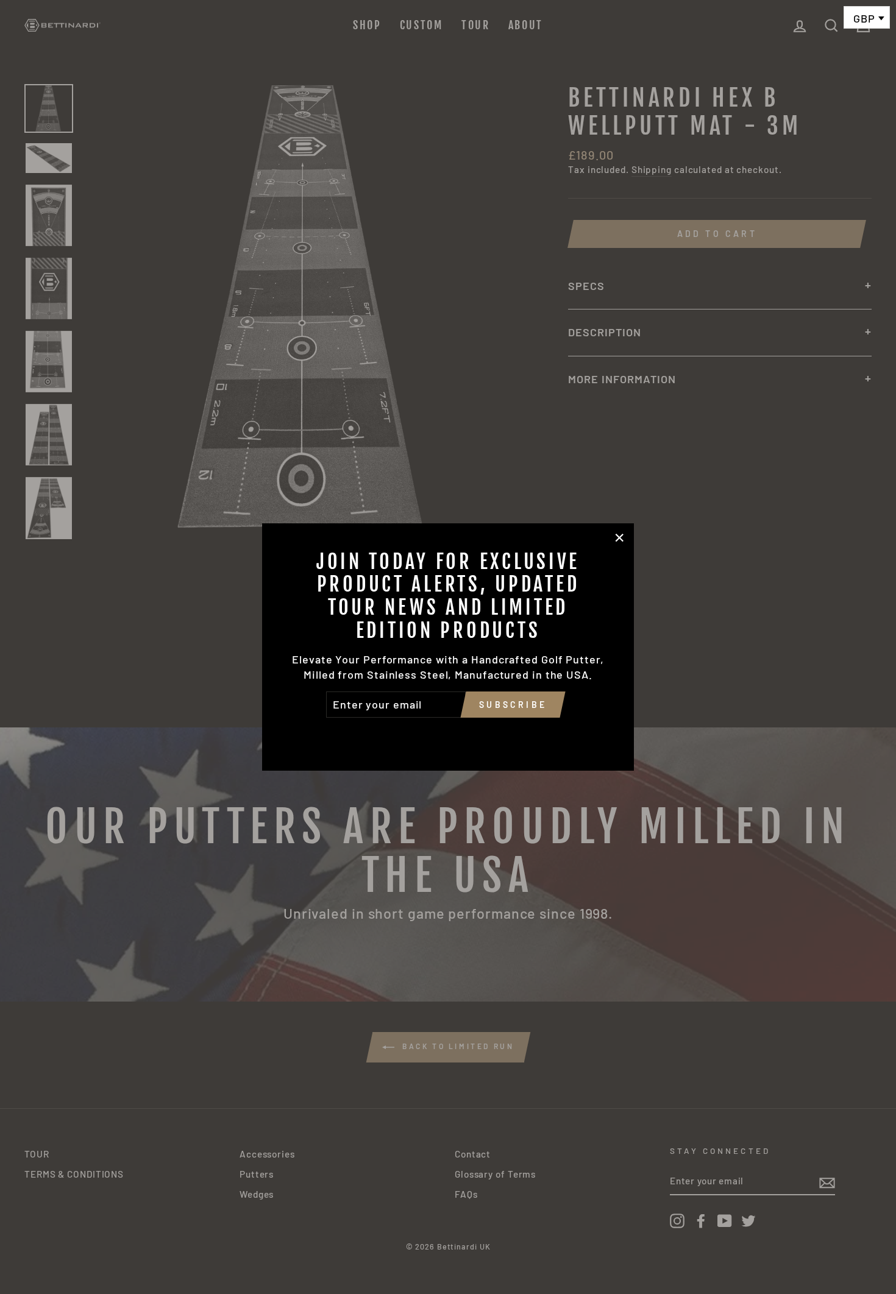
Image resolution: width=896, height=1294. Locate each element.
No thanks (448, 734)
